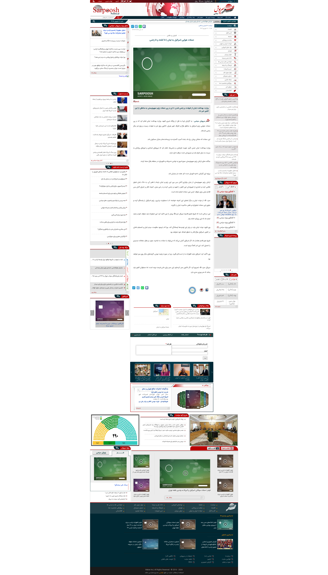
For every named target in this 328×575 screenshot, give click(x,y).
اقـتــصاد (127, 262)
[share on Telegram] (136, 26)
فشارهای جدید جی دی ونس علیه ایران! (106, 127)
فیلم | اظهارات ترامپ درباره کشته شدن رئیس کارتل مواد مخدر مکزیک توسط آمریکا (141, 495)
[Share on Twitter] (132, 26)
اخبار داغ (228, 17)
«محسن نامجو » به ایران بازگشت (182, 379)
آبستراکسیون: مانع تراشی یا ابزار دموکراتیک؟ (112, 186)
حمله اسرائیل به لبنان (162, 327)
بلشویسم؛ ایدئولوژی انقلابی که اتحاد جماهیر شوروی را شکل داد (109, 173)
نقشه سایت (188, 559)
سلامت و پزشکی (197, 508)
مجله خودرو (139, 511)
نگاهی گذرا (169, 556)
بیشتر (94, 73)
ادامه (218, 307)
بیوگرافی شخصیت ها (115, 508)
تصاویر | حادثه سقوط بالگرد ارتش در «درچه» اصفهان (135, 544)
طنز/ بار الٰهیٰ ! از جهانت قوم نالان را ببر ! (115, 493)
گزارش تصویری (206, 562)
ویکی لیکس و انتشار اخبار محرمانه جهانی (113, 207)
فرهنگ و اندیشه (157, 508)
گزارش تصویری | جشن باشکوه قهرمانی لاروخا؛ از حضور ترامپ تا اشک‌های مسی (208, 544)
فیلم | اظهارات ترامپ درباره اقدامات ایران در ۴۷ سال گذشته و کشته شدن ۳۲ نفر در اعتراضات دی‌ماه (225, 471)
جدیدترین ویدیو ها (226, 516)
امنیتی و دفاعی (203, 26)
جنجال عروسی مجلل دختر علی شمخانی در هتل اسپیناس (169, 436)
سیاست (210, 26)
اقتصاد (213, 508)
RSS (190, 562)
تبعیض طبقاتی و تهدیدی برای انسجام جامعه (112, 193)
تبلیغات (100, 2)
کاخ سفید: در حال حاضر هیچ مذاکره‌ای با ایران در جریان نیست (162, 379)
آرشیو (117, 2)
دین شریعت (159, 511)
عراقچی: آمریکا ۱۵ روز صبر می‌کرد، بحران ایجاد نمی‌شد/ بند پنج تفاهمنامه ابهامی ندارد (226, 213)
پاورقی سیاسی (101, 453)
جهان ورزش (178, 511)
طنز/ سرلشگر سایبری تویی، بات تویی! (116, 496)
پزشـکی (127, 253)
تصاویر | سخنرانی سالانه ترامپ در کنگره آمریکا (171, 543)
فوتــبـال (127, 286)
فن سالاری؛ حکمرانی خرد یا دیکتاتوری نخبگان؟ (112, 229)
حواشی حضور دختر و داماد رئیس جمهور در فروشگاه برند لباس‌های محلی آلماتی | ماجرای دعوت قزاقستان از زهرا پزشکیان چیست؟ (163, 426)
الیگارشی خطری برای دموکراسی (116, 236)
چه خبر (121, 247)
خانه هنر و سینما (157, 505)
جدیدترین (137, 335)
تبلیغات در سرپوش (186, 556)
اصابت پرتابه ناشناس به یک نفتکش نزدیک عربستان (105, 118)
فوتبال (180, 508)
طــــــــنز (120, 453)
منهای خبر (200, 17)
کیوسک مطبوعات (172, 17)
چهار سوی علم (138, 505)
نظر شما (168, 344)
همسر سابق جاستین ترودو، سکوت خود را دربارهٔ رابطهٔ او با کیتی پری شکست (163, 430)
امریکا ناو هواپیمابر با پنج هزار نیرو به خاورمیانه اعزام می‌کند (194, 327)
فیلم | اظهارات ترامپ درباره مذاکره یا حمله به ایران (225, 495)
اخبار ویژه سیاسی (97, 160)
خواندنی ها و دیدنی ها (114, 505)
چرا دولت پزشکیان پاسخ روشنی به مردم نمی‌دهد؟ (109, 57)
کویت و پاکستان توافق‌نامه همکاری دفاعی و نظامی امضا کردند (193, 319)
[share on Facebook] (144, 26)
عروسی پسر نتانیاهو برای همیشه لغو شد (172, 442)
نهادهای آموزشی (177, 505)
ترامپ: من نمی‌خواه (206, 21)
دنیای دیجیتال (138, 508)
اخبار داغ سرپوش (221, 178)
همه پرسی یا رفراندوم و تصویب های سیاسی (112, 200)
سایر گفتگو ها (221, 231)
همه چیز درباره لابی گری (118, 215)
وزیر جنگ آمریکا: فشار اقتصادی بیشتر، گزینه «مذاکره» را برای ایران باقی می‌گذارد (104, 153)
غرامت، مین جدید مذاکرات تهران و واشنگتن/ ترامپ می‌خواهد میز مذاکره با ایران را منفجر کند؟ (109, 50)
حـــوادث (127, 279)
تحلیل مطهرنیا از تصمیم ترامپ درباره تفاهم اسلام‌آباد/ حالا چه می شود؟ (114, 31)
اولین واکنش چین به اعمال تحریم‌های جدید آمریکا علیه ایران (104, 109)
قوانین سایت (226, 559)
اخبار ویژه (220, 17)
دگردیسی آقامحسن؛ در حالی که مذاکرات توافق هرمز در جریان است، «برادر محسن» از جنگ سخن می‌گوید (108, 66)
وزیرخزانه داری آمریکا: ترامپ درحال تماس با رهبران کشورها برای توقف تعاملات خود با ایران (105, 144)
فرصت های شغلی (167, 559)
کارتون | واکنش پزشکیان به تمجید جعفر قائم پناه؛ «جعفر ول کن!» (110, 325)
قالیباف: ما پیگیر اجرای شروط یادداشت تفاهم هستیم (104, 135)
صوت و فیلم (226, 562)
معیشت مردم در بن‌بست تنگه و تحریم (113, 41)
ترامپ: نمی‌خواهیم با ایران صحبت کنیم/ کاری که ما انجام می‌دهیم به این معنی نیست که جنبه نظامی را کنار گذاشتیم (186, 312)
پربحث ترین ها (210, 17)
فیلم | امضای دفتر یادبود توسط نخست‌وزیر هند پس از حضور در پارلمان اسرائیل (141, 471)
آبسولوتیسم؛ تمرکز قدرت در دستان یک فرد (113, 179)
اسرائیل (155, 311)
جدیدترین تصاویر (227, 535)
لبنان (167, 319)
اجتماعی (127, 270)
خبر (234, 95)
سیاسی (112, 25)
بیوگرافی (182, 17)
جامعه (200, 505)
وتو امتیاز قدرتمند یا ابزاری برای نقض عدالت (113, 222)
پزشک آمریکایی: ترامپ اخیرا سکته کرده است (171, 419)
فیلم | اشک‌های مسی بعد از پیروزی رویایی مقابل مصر (208, 525)
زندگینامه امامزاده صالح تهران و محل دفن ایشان (155, 389)
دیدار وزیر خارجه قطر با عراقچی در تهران (203, 379)
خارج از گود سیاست (181, 415)
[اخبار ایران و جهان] (223, 15)
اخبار (162, 17)
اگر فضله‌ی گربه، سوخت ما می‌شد (117, 499)
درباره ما (227, 556)
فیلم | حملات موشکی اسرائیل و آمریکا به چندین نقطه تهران (189, 490)
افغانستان (119, 511)
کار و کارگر (212, 511)
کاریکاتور (125, 296)
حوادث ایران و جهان (195, 511)
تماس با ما (207, 556)
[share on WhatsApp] (140, 26)
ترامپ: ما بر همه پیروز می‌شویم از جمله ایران (104, 100)
